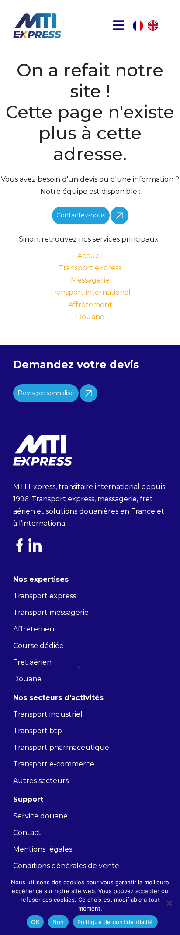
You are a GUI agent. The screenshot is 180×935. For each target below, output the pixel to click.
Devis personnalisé (45, 393)
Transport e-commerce (53, 764)
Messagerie (90, 280)
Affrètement (90, 304)
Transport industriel (48, 714)
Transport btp (37, 731)
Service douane (40, 816)
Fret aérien (32, 662)
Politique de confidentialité (115, 921)
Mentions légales (42, 849)
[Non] (169, 903)
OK (35, 921)
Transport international (90, 292)
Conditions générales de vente (66, 866)
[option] (155, 25)
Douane (90, 317)
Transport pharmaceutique (61, 747)
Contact (27, 832)
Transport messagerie (51, 612)
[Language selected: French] (150, 25)
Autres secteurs (41, 780)
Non (58, 921)
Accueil (90, 256)
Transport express (90, 268)
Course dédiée (38, 646)
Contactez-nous (80, 215)
